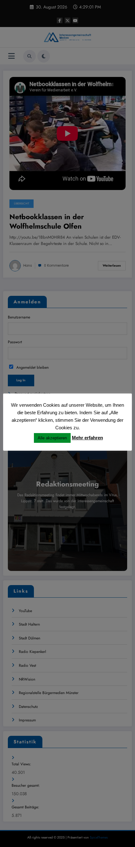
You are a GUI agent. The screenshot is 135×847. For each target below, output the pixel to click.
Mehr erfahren (87, 437)
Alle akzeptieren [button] (52, 438)
